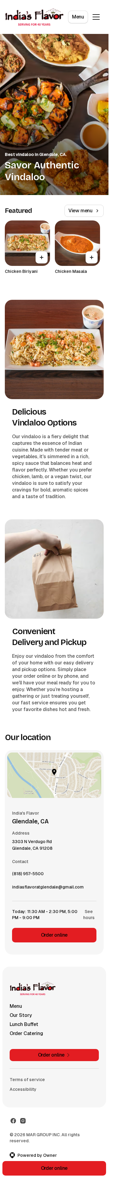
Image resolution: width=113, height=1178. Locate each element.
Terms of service (27, 1079)
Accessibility (23, 1089)
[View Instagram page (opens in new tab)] (23, 1120)
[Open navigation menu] (96, 17)
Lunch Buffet (24, 1024)
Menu (78, 17)
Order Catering (26, 1033)
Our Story (21, 1015)
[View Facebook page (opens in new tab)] (13, 1120)
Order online (54, 935)
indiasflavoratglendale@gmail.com (48, 888)
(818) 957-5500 (28, 875)
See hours (89, 914)
